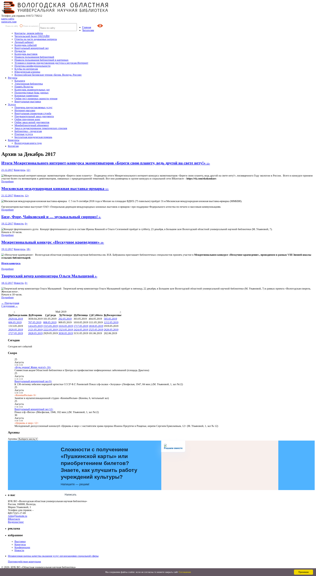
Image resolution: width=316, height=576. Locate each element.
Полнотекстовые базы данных (31, 92)
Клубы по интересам (26, 68)
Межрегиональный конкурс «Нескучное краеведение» (52, 242)
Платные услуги (23, 134)
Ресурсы (12, 77)
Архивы (12, 438)
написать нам (8, 21)
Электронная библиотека (28, 83)
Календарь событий (25, 45)
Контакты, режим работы (28, 33)
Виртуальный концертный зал (31, 48)
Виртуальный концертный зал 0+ (33, 381)
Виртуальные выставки (27, 101)
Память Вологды (23, 86)
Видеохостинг (16, 522)
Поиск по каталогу (31, 26)
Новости (19, 195)
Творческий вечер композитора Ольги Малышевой (49, 276)
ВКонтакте (14, 519)
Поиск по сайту (11, 26)
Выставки (20, 541)
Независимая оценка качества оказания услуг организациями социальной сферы (53, 556)
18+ (28, 249)
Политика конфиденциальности (32, 65)
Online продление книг (27, 119)
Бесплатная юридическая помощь (33, 137)
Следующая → (9, 306)
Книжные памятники (26, 95)
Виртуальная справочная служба (32, 113)
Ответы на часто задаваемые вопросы (35, 39)
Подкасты (20, 51)
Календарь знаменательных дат (32, 89)
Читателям (88, 30)
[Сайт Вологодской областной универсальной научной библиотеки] (55, 12)
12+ (28, 170)
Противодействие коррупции (24, 561)
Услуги (12, 104)
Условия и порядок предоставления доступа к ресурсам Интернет (51, 63)
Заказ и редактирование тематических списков (40, 128)
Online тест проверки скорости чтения (35, 98)
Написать (70, 494)
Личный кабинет (24, 42)
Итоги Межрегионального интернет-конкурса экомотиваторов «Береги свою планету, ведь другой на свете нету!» (105, 163)
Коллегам (13, 146)
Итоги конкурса (10, 263)
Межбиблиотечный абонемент (31, 125)
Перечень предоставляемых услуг (33, 107)
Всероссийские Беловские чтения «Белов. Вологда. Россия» (48, 74)
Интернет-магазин (24, 110)
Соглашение (185, 572)
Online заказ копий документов (31, 122)
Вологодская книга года (28, 143)
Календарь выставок (26, 54)
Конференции (22, 547)
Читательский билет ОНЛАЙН (32, 36)
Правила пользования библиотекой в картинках (41, 60)
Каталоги (19, 80)
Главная (86, 27)
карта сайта (7, 18)
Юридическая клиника (27, 71)
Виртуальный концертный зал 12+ (33, 409)
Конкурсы (13, 140)
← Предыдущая (10, 303)
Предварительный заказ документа (34, 116)
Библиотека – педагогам (28, 131)
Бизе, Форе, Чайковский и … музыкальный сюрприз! (51, 217)
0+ (26, 223)
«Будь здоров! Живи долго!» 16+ (32, 367)
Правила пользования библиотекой (34, 57)
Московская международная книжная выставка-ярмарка (55, 188)
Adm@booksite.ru (17, 516)
